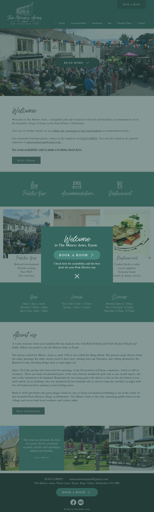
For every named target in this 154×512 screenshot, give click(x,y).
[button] (77, 276)
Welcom (75, 239)
